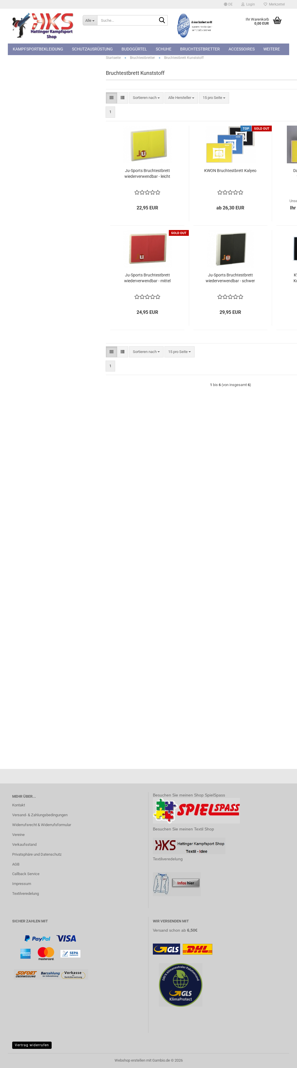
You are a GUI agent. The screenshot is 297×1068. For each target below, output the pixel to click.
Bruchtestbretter (200, 49)
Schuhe (163, 49)
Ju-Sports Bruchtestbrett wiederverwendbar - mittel (147, 278)
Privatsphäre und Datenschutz (36, 854)
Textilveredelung (25, 893)
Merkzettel (276, 4)
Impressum (21, 883)
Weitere (271, 49)
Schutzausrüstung (92, 49)
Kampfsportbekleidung (38, 49)
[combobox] (146, 98)
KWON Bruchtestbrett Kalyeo (230, 170)
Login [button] (250, 4)
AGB (15, 864)
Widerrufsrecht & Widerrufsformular (41, 825)
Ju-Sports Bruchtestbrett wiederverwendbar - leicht (147, 173)
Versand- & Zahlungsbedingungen (40, 815)
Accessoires (242, 49)
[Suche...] (162, 20)
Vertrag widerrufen (32, 1045)
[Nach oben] (281, 1059)
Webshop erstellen (130, 1060)
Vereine (18, 834)
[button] (228, 4)
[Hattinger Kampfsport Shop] (43, 26)
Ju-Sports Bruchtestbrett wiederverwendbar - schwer (230, 278)
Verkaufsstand (24, 844)
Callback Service (25, 874)
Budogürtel (134, 49)
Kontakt (18, 805)
